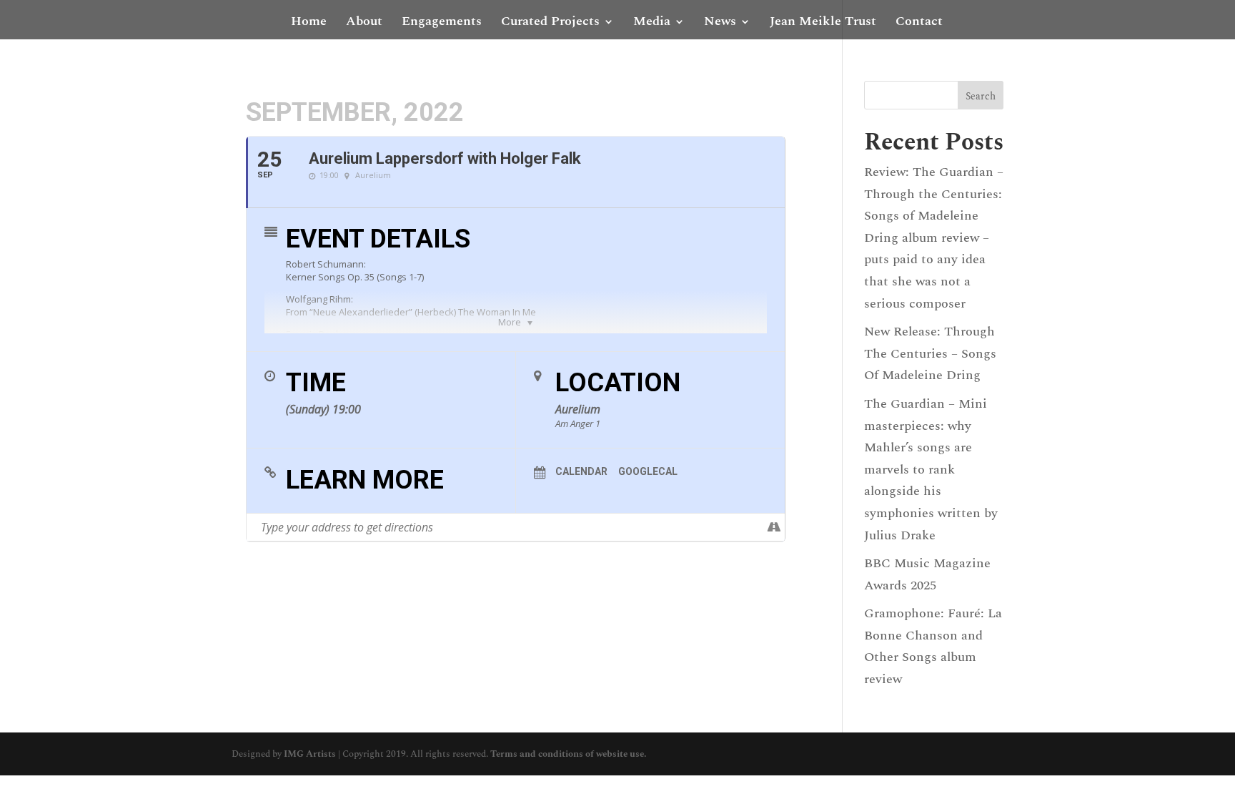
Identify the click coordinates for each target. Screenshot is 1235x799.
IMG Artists (310, 754)
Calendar (581, 471)
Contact (919, 23)
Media (651, 23)
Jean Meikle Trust (823, 23)
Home (309, 23)
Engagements (442, 23)
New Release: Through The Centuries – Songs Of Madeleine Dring (930, 353)
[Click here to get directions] (774, 527)
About (364, 23)
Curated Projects (550, 23)
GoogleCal (648, 471)
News (720, 23)
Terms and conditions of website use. (568, 754)
